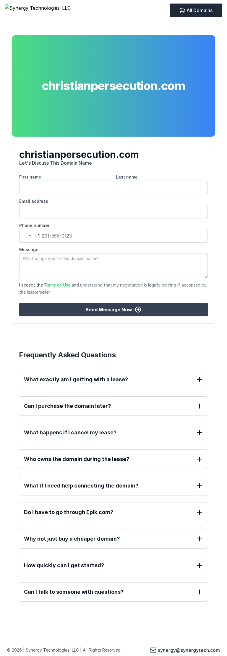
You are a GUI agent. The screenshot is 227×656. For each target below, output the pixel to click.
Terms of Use (57, 284)
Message (28, 249)
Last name (127, 176)
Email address (33, 201)
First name (30, 176)
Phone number (34, 225)
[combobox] (30, 235)
